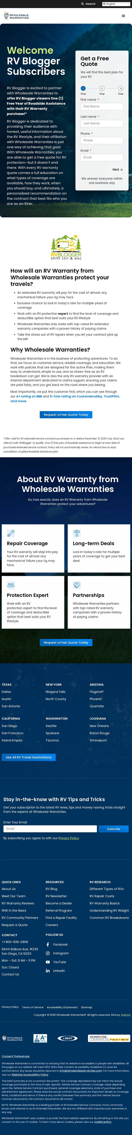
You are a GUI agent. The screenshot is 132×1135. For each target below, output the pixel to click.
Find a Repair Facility (61, 918)
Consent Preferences (16, 1056)
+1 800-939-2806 (15, 942)
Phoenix (95, 699)
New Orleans (99, 726)
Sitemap (86, 1007)
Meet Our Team (13, 896)
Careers (52, 925)
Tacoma (52, 740)
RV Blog (51, 889)
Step (83, 94)
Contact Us (10, 974)
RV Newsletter (56, 896)
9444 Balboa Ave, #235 (20, 949)
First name (89, 100)
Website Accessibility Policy (30, 1074)
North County (56, 699)
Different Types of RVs (107, 889)
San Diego (9, 726)
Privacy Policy (68, 838)
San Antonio (11, 706)
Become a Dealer (59, 903)
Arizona (97, 684)
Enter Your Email (15, 822)
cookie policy (102, 1122)
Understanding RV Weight (109, 910)
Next (116, 169)
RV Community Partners (20, 918)
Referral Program (59, 910)
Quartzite (97, 706)
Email (85, 151)
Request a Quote (15, 925)
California (11, 718)
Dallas (6, 692)
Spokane (52, 733)
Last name (89, 117)
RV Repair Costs (102, 896)
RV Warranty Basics (105, 903)
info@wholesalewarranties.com (81, 1071)
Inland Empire (12, 740)
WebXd (125, 1015)
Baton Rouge (99, 733)
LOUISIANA (98, 718)
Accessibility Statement (62, 1007)
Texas (7, 684)
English (110, 3)
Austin (6, 699)
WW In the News (14, 910)
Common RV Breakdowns (109, 918)
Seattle (51, 726)
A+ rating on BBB (29, 396)
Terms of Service (32, 1007)
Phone (86, 134)
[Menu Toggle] (123, 16)
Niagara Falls (56, 692)
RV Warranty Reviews (18, 903)
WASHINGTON (57, 718)
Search (90, 4)
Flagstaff (96, 692)
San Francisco (12, 733)
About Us (9, 889)
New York (54, 684)
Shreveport (98, 740)
